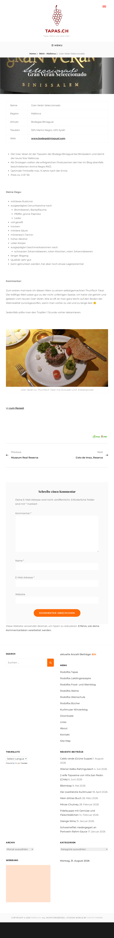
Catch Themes (95, 918)
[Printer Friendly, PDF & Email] (99, 436)
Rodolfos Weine (69, 690)
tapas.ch (57, 31)
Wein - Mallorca (47, 53)
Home (32, 53)
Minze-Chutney (69, 804)
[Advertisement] (28, 883)
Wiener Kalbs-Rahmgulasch (76, 769)
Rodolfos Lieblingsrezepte (75, 678)
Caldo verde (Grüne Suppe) (76, 758)
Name (19, 560)
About (64, 728)
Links (63, 722)
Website (20, 594)
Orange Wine (68, 821)
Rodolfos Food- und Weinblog (78, 684)
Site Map (65, 740)
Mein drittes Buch (70, 798)
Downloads (66, 715)
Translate (23, 763)
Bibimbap (66, 785)
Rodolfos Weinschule (72, 697)
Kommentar (23, 513)
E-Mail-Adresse (24, 577)
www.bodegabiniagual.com (48, 138)
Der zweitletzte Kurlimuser (76, 792)
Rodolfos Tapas (69, 672)
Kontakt (65, 734)
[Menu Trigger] (104, 6)
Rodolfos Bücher (70, 703)
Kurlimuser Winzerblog (74, 709)
